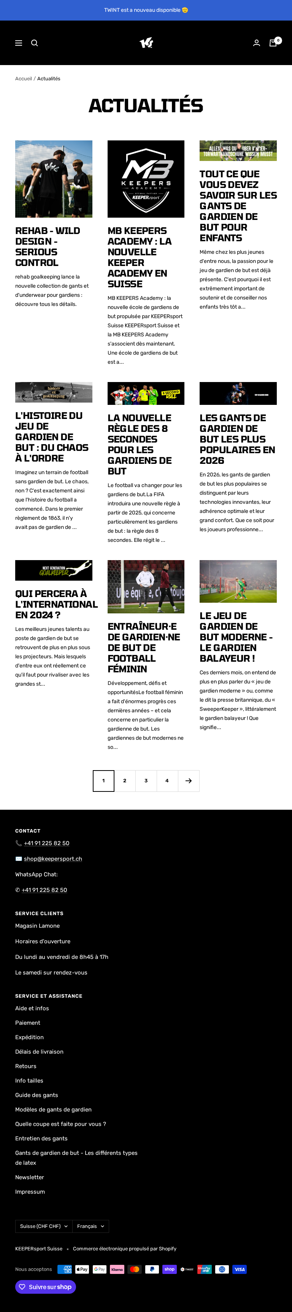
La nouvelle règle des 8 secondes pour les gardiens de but (139, 444)
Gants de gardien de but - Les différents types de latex (76, 1158)
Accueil (23, 78)
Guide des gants (36, 1095)
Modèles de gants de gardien (53, 1109)
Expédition (29, 1037)
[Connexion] (256, 43)
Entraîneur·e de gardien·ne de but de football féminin (144, 647)
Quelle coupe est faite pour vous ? (60, 1124)
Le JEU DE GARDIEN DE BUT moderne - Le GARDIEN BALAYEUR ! (236, 637)
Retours (25, 1066)
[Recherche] (34, 43)
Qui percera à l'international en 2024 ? (56, 604)
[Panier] (273, 43)
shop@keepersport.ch (53, 858)
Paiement (27, 1022)
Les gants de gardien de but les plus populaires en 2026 (237, 439)
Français (87, 1226)
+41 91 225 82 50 (47, 843)
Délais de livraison (39, 1051)
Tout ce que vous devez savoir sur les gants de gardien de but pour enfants (238, 205)
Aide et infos (32, 1008)
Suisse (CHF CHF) (40, 1226)
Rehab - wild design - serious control (47, 246)
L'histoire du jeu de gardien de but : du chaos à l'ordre (52, 436)
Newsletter (29, 1177)
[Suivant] (188, 780)
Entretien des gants (41, 1138)
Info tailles (29, 1080)
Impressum (30, 1191)
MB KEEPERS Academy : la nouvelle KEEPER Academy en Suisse (140, 257)
